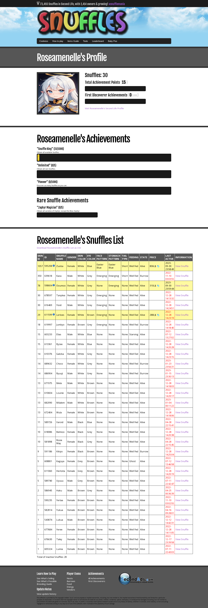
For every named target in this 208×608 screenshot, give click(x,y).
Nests (70, 578)
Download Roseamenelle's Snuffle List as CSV (59, 247)
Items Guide (73, 41)
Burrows (71, 581)
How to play (57, 41)
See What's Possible (47, 581)
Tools (85, 41)
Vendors (71, 589)
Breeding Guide (44, 584)
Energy (70, 586)
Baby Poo (112, 41)
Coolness (43, 41)
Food (69, 584)
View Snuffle (181, 266)
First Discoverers (96, 581)
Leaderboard (98, 41)
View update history (46, 593)
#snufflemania (117, 4)
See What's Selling (45, 578)
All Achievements (96, 578)
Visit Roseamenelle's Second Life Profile (104, 108)
